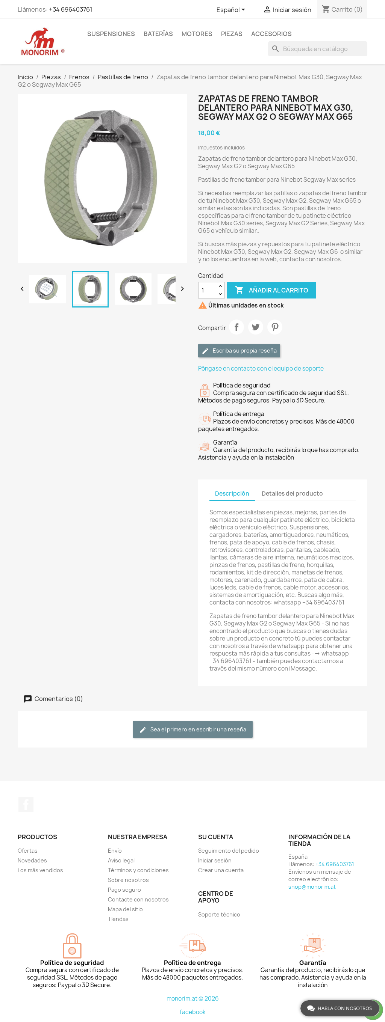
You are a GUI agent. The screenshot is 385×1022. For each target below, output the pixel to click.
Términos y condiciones (138, 870)
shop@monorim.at (312, 886)
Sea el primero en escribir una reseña (197, 729)
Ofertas (28, 850)
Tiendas (118, 919)
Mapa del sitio (125, 909)
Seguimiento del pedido (228, 850)
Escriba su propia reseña (244, 350)
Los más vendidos (40, 870)
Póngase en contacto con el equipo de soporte (261, 368)
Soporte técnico (219, 914)
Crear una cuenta (221, 870)
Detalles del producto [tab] (292, 493)
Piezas (232, 34)
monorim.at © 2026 (193, 998)
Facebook (25, 804)
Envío (115, 850)
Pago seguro (124, 889)
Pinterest (274, 327)
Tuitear (255, 327)
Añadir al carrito (271, 289)
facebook (193, 1012)
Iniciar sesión (215, 860)
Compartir (236, 327)
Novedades (32, 860)
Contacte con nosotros (138, 899)
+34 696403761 (70, 9)
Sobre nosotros (128, 879)
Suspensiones (111, 34)
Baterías (158, 34)
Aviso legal (121, 860)
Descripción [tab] (232, 493)
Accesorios (271, 34)
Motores (197, 34)
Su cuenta (215, 837)
